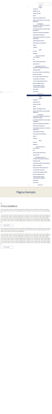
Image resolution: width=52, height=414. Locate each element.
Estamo (40, 7)
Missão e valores (37, 13)
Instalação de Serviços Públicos (40, 76)
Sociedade (35, 9)
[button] (39, 95)
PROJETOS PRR (36, 64)
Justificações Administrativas (40, 81)
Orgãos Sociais (36, 11)
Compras (35, 47)
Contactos (40, 94)
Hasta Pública (36, 57)
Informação (40, 24)
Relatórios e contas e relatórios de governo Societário (41, 26)
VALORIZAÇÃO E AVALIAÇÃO (38, 79)
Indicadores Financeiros (39, 35)
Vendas (34, 45)
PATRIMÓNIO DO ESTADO (40, 66)
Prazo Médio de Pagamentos (39, 43)
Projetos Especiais (40, 56)
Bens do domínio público (39, 83)
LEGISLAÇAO (35, 91)
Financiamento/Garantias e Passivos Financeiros (41, 38)
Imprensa (35, 53)
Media (40, 50)
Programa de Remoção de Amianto (41, 67)
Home (40, 6)
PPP (34, 59)
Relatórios (35, 89)
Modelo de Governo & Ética (39, 18)
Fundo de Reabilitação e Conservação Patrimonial (39, 86)
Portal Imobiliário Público (39, 61)
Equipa (34, 15)
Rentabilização (36, 70)
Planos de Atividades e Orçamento (41, 32)
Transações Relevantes (38, 40)
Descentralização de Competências (41, 72)
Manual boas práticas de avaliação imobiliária (41, 21)
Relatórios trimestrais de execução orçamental (41, 29)
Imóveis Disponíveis (37, 74)
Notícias (35, 51)
